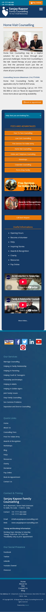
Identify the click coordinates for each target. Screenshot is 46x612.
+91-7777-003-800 (8, 5)
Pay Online (37, 3)
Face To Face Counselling (23, 133)
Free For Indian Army (12, 436)
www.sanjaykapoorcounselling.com (25, 522)
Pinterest (7, 570)
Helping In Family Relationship (15, 366)
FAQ (23, 586)
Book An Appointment (33, 102)
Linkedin (7, 561)
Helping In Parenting (11, 370)
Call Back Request (23, 218)
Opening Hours (16, 233)
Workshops (23, 159)
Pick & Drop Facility (23, 170)
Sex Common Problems (13, 402)
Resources (14, 260)
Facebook (7, 552)
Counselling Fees (10, 432)
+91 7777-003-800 (19, 514)
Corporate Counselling (23, 165)
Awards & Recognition (19, 251)
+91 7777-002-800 (19, 512)
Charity (13, 255)
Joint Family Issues (11, 393)
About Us (7, 427)
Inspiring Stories (17, 246)
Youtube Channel (10, 565)
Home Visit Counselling (23, 149)
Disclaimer (8, 468)
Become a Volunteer (18, 237)
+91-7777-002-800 (8, 2)
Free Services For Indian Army (23, 144)
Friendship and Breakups (13, 379)
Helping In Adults (10, 384)
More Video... (23, 321)
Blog (5, 450)
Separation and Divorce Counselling (17, 406)
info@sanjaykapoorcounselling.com (25, 519)
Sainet (27, 605)
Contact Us (8, 481)
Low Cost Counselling (23, 138)
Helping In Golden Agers (13, 388)
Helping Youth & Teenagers (14, 375)
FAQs (12, 242)
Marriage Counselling (12, 361)
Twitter (6, 556)
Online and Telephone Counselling (23, 154)
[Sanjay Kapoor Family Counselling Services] (15, 12)
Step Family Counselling (12, 397)
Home (6, 423)
